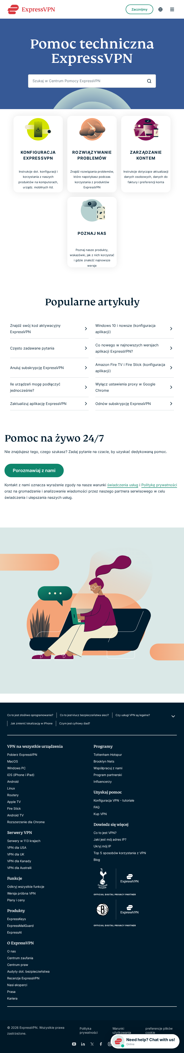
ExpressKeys (16, 919)
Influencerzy (103, 781)
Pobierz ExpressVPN (22, 754)
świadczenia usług (122, 485)
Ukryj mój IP (102, 846)
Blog (97, 860)
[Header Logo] (31, 9)
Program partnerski (108, 775)
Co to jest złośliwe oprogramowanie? (30, 715)
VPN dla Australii (19, 868)
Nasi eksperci (17, 985)
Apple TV (14, 802)
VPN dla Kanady (19, 861)
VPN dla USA (16, 847)
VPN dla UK (15, 854)
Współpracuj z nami (108, 768)
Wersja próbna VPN (21, 893)
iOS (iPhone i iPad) (20, 775)
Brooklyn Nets (104, 761)
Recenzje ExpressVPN (23, 978)
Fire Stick (14, 808)
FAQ (97, 807)
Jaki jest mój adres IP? (110, 839)
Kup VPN (100, 814)
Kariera (12, 998)
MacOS (12, 761)
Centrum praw (17, 965)
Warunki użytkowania (121, 1030)
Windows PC (16, 768)
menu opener (172, 9)
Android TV (15, 815)
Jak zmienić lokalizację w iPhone (32, 723)
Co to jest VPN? (105, 833)
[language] (160, 9)
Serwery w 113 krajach (23, 841)
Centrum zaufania (20, 958)
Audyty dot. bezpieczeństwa (28, 971)
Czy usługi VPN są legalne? (133, 715)
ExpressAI (14, 932)
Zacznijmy (139, 9)
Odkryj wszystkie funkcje (25, 886)
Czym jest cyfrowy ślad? (74, 723)
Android (13, 781)
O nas (11, 951)
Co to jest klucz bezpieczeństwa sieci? (84, 715)
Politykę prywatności (159, 485)
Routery (13, 795)
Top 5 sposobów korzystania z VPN (120, 853)
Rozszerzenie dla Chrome (26, 822)
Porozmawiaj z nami (34, 470)
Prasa (11, 992)
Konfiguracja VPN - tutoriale (114, 800)
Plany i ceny (16, 900)
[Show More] (173, 716)
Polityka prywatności (89, 1030)
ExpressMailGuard (20, 926)
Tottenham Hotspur (108, 754)
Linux (11, 788)
